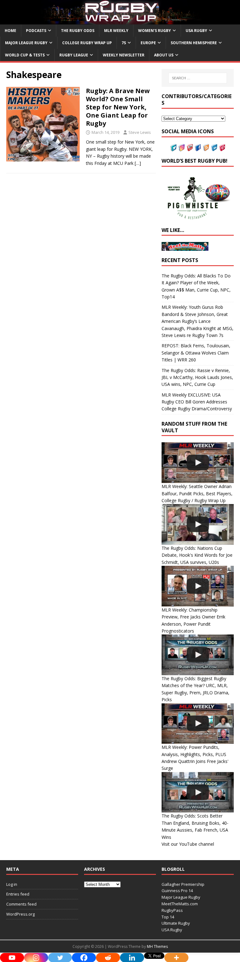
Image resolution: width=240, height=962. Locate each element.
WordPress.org (20, 914)
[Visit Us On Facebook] (198, 148)
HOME (10, 30)
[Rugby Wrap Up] (120, 21)
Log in (11, 884)
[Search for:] (197, 78)
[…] (138, 163)
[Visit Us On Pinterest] (222, 148)
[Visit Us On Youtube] (190, 148)
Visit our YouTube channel (188, 844)
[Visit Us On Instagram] (182, 148)
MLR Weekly (116, 30)
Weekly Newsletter (123, 55)
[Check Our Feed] (206, 148)
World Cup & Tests (25, 55)
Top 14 (168, 917)
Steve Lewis (139, 132)
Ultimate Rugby (176, 923)
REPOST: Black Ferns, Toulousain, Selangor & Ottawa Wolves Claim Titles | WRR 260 (196, 353)
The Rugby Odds (77, 30)
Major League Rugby (26, 42)
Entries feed (17, 894)
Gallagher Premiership (183, 884)
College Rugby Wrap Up (87, 42)
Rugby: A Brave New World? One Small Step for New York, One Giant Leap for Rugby (118, 107)
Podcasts (36, 30)
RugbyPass (172, 910)
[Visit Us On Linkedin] (214, 148)
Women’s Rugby (154, 30)
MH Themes (157, 946)
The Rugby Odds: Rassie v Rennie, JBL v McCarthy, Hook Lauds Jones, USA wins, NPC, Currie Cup (197, 377)
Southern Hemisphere (194, 42)
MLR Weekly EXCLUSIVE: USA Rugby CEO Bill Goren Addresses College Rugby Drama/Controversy (197, 402)
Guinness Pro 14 (177, 890)
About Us (163, 55)
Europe (148, 42)
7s (124, 42)
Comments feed (21, 904)
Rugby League (73, 55)
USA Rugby (196, 30)
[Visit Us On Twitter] (173, 148)
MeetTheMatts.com (180, 904)
